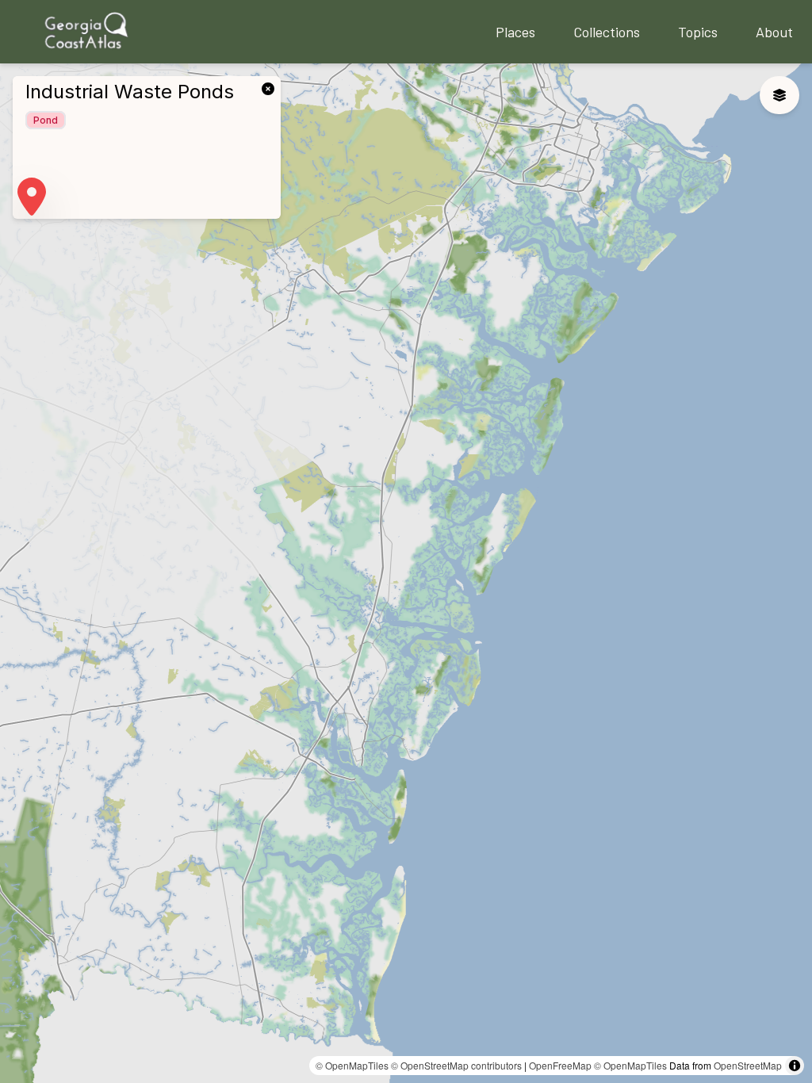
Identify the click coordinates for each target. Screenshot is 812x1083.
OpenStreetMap (748, 1065)
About (774, 31)
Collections (606, 31)
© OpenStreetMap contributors (456, 1065)
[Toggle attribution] (794, 1065)
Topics (698, 31)
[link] (271, 87)
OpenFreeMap (560, 1065)
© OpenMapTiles (352, 1065)
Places (515, 31)
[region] (406, 573)
